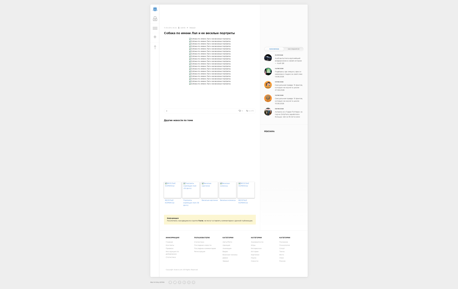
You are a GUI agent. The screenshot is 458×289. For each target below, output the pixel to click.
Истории (254, 251)
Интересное (256, 248)
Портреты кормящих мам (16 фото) (191, 203)
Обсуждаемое (293, 49)
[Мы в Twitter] (175, 282)
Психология (284, 245)
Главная (169, 242)
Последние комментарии (205, 248)
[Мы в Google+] (184, 282)
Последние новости (202, 245)
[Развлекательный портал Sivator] (155, 9)
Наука (253, 258)
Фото (281, 255)
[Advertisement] (210, 15)
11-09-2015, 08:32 (170, 28)
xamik (182, 28)
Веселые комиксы (228, 200)
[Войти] (155, 19)
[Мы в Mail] (193, 282)
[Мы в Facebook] (179, 282)
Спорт (282, 248)
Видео (225, 251)
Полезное (283, 242)
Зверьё (192, 28)
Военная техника (230, 255)
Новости (254, 261)
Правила (169, 248)
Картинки (255, 255)
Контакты (170, 245)
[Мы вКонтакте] (170, 282)
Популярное (274, 49)
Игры (253, 245)
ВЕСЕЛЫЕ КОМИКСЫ (169, 202)
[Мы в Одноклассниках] (189, 282)
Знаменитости (257, 242)
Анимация (227, 248)
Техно (282, 251)
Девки (225, 258)
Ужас (281, 258)
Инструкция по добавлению (172, 253)
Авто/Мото (227, 242)
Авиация (226, 245)
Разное (282, 261)
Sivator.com (178, 269)
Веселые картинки (210, 200)
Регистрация (199, 251)
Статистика (171, 257)
